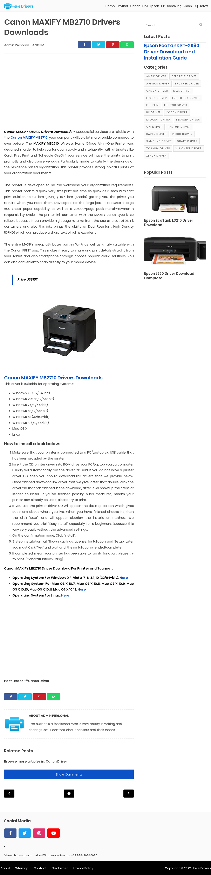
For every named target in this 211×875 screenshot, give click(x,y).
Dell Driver (182, 90)
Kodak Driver (177, 112)
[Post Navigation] (69, 793)
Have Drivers (201, 868)
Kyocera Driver (158, 119)
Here (124, 577)
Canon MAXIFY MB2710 (29, 137)
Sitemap (21, 868)
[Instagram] (39, 833)
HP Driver (153, 112)
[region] (69, 92)
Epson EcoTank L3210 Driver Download (168, 222)
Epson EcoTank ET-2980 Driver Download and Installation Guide (171, 51)
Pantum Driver (179, 127)
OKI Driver (154, 127)
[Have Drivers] (20, 6)
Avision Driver (157, 83)
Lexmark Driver (188, 119)
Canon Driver (56, 761)
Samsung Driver (159, 141)
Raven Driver (156, 134)
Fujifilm (152, 105)
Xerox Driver (156, 155)
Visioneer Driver (189, 148)
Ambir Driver (156, 76)
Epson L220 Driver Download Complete (169, 276)
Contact (40, 868)
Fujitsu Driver (175, 105)
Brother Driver (187, 83)
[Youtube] (53, 833)
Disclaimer (60, 868)
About (5, 868)
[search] (201, 25)
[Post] (175, 198)
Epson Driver (156, 98)
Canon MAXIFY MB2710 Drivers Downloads (53, 377)
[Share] (84, 44)
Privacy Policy (83, 868)
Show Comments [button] (69, 774)
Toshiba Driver (158, 148)
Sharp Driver (187, 141)
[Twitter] (25, 833)
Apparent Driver (184, 76)
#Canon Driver (37, 681)
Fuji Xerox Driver (186, 98)
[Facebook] (10, 833)
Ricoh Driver (182, 134)
